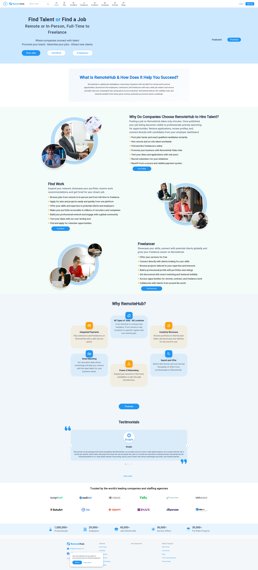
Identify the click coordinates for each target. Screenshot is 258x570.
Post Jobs (31, 53)
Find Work (56, 53)
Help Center (127, 476)
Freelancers (82, 53)
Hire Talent (142, 169)
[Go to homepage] (17, 3)
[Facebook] (68, 553)
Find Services (152, 288)
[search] (39, 4)
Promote (234, 39)
